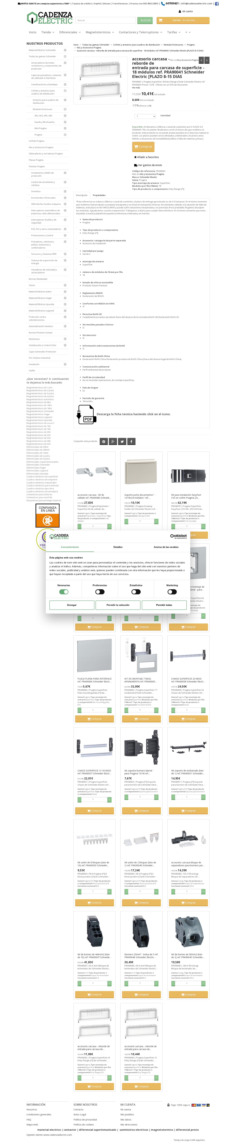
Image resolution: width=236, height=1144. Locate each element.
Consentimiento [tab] (70, 547)
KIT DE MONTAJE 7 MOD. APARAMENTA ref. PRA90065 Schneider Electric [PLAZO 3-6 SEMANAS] (139, 680)
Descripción (81, 195)
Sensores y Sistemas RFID (44, 253)
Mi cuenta (187, 11)
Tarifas (173, 32)
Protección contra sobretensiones (37, 318)
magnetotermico (162, 1130)
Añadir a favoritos (148, 157)
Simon (32, 285)
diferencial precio (187, 1130)
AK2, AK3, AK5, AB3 (43, 115)
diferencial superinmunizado (97, 1130)
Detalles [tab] (118, 547)
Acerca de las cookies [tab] (166, 547)
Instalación (34, 364)
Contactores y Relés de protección (42, 174)
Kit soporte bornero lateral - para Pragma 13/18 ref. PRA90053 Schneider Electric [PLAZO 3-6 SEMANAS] (139, 772)
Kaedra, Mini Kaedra (44, 122)
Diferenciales (69, 32)
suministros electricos (134, 1130)
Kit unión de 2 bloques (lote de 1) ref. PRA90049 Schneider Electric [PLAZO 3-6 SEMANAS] (140, 864)
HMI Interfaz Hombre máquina (46, 204)
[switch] (100, 591)
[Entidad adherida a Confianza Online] (47, 528)
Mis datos (125, 1119)
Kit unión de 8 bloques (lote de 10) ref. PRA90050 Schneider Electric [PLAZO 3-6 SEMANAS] (94, 864)
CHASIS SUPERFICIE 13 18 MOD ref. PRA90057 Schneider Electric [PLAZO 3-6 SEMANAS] (94, 772)
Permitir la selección (118, 605)
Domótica (35, 191)
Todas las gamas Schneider (42, 56)
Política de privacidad (85, 1119)
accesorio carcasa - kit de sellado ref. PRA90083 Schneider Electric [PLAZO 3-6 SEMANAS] (94, 496)
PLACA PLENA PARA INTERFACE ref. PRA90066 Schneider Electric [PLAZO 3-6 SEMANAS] (95, 680)
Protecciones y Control (42, 235)
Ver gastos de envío (150, 165)
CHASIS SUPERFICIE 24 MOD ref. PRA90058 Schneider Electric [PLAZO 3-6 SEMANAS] (188, 680)
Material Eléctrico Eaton (40, 291)
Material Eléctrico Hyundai (41, 304)
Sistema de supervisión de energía (44, 262)
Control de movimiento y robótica (43, 184)
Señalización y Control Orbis (42, 345)
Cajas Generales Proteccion (42, 351)
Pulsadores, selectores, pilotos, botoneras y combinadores (42, 244)
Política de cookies (84, 1124)
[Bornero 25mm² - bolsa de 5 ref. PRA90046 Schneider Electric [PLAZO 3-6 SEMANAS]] (141, 931)
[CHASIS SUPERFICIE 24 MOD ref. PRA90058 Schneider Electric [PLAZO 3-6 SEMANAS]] (188, 655)
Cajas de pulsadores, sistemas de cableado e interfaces (46, 77)
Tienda (46, 32)
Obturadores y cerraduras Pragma (46, 153)
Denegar (72, 605)
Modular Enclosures (42, 109)
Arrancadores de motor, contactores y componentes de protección (46, 65)
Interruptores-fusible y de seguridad (43, 221)
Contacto (78, 1109)
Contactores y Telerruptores (139, 32)
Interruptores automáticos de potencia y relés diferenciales (45, 212)
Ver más (136, 87)
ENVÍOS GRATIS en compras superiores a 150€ (45, 3)
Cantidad (165, 115)
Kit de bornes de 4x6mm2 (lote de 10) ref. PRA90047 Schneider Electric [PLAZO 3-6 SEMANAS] (94, 956)
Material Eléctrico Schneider (42, 50)
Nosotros (31, 1109)
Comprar (145, 146)
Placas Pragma (36, 160)
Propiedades (99, 195)
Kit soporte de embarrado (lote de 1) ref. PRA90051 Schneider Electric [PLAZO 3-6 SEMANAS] (187, 772)
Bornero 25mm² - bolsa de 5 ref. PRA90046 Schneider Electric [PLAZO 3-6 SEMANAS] (141, 956)
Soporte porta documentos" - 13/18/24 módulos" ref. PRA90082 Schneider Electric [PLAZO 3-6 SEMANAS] (139, 496)
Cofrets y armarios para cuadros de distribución (43, 92)
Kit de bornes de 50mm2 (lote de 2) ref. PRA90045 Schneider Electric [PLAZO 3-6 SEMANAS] (187, 956)
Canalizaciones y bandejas (44, 84)
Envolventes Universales (43, 197)
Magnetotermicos (99, 32)
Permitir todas (164, 605)
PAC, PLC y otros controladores (46, 229)
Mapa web (32, 1124)
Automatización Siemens (41, 326)
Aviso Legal (80, 1114)
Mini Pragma (41, 128)
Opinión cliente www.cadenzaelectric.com (49, 1134)
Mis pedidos (127, 1114)
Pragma (38, 134)
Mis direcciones (128, 1124)
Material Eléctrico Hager (40, 298)
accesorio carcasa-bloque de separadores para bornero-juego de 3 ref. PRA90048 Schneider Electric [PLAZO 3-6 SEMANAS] (188, 864)
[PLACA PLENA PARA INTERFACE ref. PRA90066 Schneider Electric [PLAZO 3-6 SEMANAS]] (94, 655)
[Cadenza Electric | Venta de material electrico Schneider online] (49, 17)
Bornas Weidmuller (38, 278)
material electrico (49, 1130)
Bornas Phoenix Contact (40, 332)
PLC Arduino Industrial (39, 357)
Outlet (32, 370)
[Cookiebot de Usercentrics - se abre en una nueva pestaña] (173, 536)
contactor (70, 1130)
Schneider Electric (148, 177)
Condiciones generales (38, 1114)
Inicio (32, 32)
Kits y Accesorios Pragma (187, 60)
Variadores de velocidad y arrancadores (44, 271)
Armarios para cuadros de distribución (45, 101)
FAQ (28, 1119)
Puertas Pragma (37, 166)
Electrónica (34, 339)
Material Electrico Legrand (41, 310)
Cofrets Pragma (36, 140)
